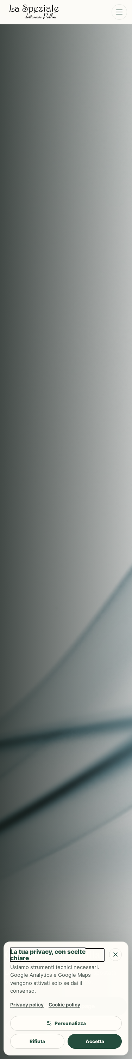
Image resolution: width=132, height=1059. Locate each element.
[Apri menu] (119, 12)
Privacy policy (27, 1004)
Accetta (95, 1041)
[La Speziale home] (55, 12)
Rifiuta (37, 1041)
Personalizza (70, 1023)
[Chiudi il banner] (115, 954)
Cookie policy (64, 1004)
